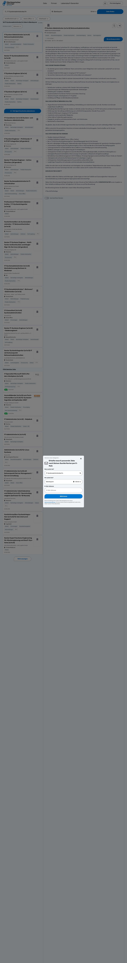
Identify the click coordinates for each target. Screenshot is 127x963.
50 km (77, 481)
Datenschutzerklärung (49, 502)
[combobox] (63, 473)
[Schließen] (81, 458)
